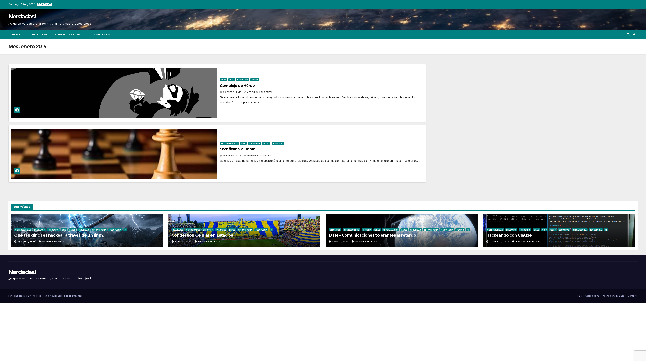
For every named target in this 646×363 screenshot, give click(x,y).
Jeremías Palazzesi (259, 92)
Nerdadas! (22, 16)
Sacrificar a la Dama (237, 149)
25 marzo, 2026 (499, 241)
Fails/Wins (39, 230)
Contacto (102, 34)
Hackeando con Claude (509, 235)
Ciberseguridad (23, 230)
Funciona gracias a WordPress (25, 295)
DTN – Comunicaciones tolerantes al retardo (372, 235)
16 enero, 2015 (232, 155)
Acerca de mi (37, 34)
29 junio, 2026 (27, 241)
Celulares (178, 230)
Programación (390, 230)
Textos (460, 230)
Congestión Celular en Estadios (202, 235)
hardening (53, 230)
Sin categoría (99, 230)
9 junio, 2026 (183, 241)
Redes (72, 230)
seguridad (278, 143)
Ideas (223, 80)
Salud (255, 80)
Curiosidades (193, 230)
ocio (231, 80)
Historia (367, 230)
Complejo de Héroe (237, 85)
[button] (628, 34)
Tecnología (115, 230)
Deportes (208, 230)
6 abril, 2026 (340, 241)
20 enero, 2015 (232, 92)
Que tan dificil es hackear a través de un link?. (59, 235)
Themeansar (75, 295)
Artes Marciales (229, 143)
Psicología (242, 80)
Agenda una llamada (70, 34)
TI (125, 230)
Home (16, 34)
